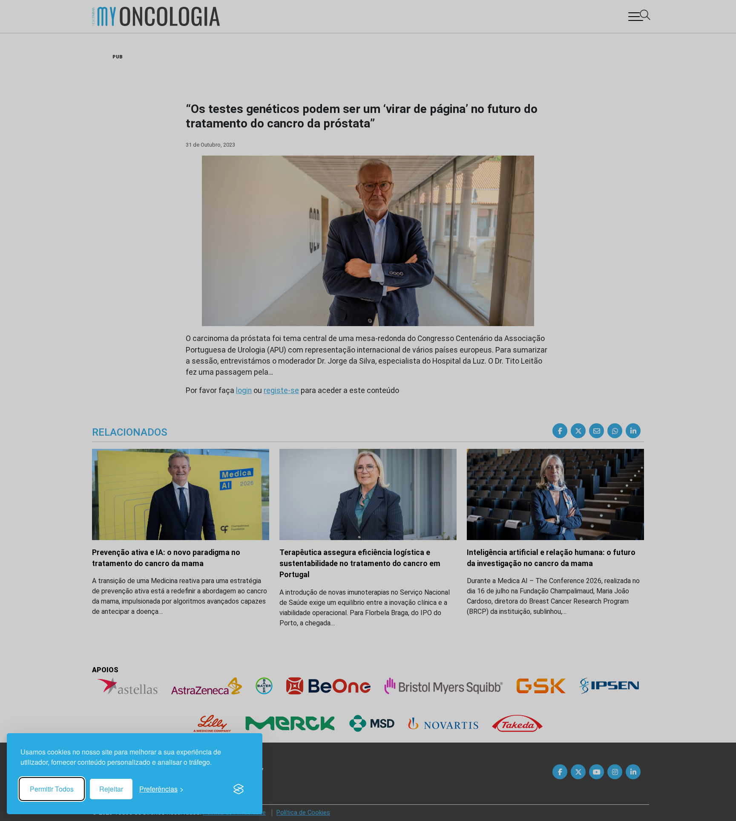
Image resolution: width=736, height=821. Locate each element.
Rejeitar (111, 789)
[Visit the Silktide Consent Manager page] (238, 789)
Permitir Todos (52, 789)
